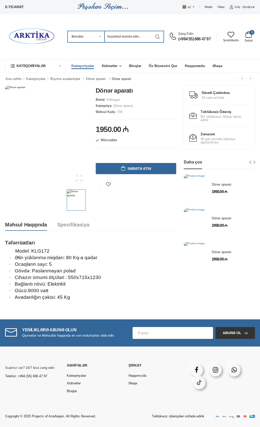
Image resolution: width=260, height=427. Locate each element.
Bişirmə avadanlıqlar (65, 79)
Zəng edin (185, 34)
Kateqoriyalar (82, 66)
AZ (189, 7)
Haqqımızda (195, 66)
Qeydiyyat (248, 6)
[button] (35, 65)
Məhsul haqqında (26, 224)
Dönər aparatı (96, 79)
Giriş (237, 6)
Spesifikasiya (73, 224)
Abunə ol (232, 333)
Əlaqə (221, 6)
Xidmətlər (110, 66)
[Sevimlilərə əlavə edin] (108, 184)
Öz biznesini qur (163, 66)
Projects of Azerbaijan (48, 416)
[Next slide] (254, 162)
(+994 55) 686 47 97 (194, 39)
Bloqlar (209, 6)
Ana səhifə (13, 79)
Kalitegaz (113, 100)
